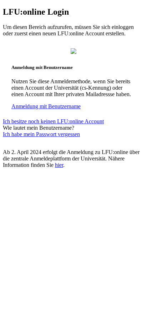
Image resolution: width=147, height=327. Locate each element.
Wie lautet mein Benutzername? (38, 128)
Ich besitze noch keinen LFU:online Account (53, 121)
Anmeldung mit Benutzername (46, 106)
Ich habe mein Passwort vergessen (41, 134)
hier (59, 165)
